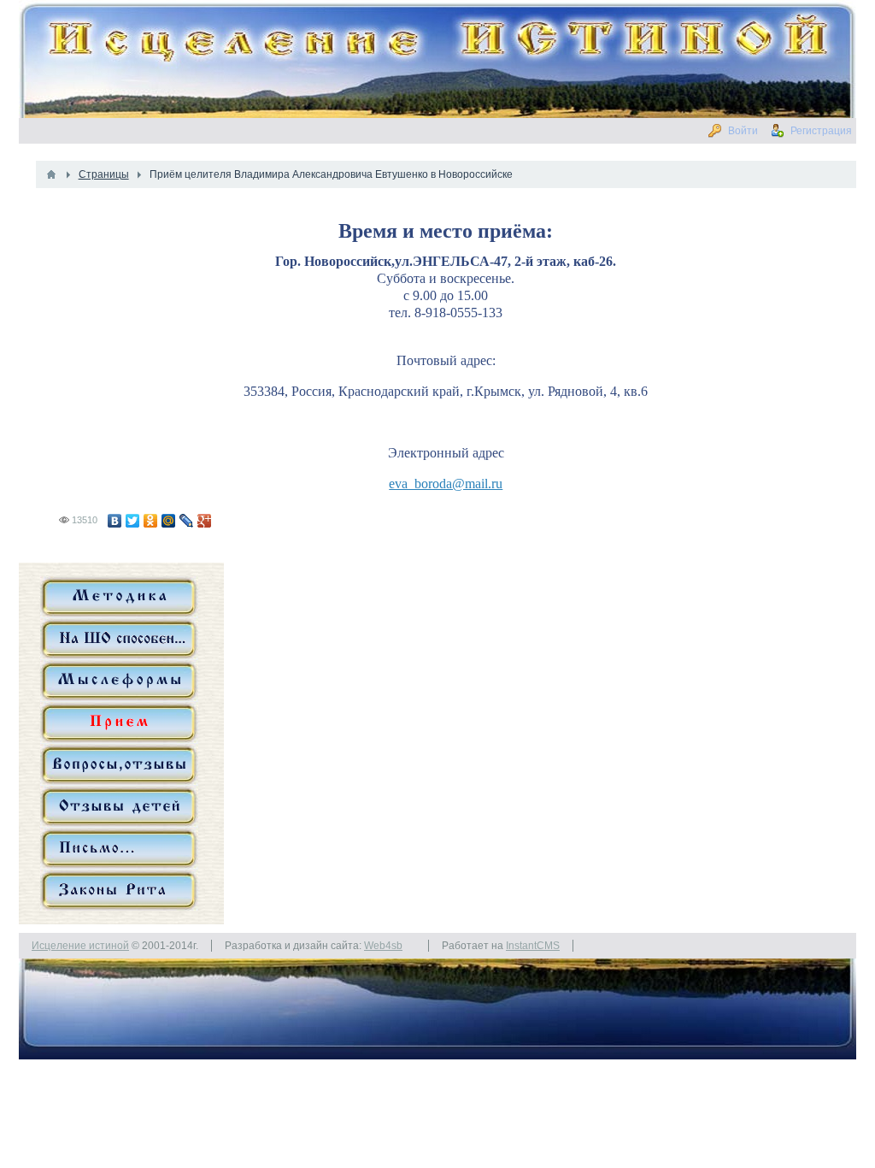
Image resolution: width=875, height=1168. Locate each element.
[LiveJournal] (187, 521)
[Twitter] (133, 521)
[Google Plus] (205, 521)
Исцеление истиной (80, 946)
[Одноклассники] (151, 521)
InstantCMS (533, 946)
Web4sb (383, 946)
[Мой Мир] (169, 521)
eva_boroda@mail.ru (445, 483)
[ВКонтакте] (115, 521)
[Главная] (51, 174)
